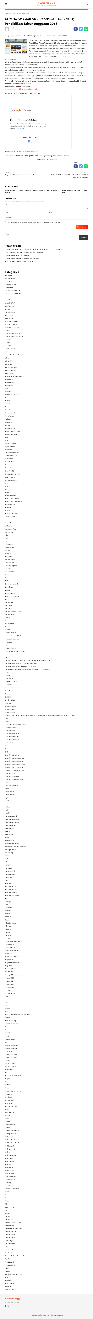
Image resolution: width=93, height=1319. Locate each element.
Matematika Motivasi (12, 819)
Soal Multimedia (10, 1149)
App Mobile (8, 346)
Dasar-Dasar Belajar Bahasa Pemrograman (19, 261)
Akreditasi (8, 300)
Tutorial (7, 1271)
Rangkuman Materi (11, 1048)
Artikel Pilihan (9, 373)
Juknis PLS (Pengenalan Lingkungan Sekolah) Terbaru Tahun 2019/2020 (28, 669)
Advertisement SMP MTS (13, 294)
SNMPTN (7, 1128)
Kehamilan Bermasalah (12, 688)
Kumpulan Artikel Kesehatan (14, 758)
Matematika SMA (10, 825)
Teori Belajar (9, 1241)
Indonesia (8, 618)
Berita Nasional (10, 416)
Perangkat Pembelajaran (13, 975)
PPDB (6, 1012)
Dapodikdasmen (10, 495)
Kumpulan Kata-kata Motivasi (14, 770)
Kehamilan (8, 685)
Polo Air (7, 1008)
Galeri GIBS (8, 553)
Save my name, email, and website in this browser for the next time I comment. (34, 222)
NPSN (6, 899)
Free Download (10, 547)
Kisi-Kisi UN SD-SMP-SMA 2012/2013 (16, 724)
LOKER (7, 801)
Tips (6, 1247)
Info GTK (7, 627)
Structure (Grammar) (12, 1189)
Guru (6, 578)
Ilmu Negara (9, 602)
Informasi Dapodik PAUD (13, 636)
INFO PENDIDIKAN (10, 633)
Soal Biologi (9, 1137)
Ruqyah (7, 1079)
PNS (6, 1005)
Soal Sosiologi (9, 1170)
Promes (7, 1030)
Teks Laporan (9, 1225)
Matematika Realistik (12, 822)
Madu (6, 810)
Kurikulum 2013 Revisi (12, 776)
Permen (7, 990)
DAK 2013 (8, 489)
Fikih (6, 538)
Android (7, 330)
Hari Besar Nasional (11, 584)
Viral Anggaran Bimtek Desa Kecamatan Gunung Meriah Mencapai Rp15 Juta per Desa (33, 249)
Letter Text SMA (10, 792)
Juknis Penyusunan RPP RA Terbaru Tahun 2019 (20, 666)
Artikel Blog (9, 361)
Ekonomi (8, 520)
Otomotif (8, 920)
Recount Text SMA (11, 1054)
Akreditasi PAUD (10, 303)
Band (6, 388)
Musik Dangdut (10, 874)
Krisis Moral (9, 743)
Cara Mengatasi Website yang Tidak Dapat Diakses (22, 258)
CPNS (6, 483)
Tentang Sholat (10, 1238)
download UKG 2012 (11, 514)
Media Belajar (9, 840)
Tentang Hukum (10, 1234)
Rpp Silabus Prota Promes (13, 1076)
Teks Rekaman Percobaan (13, 1228)
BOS (6, 437)
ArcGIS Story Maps (11, 349)
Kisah (6, 718)
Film (6, 541)
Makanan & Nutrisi (11, 816)
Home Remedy (10, 593)
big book (8, 419)
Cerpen (7, 465)
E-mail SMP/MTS (10, 517)
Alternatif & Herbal (11, 324)
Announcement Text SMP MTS (14, 337)
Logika (7, 798)
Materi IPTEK (9, 834)
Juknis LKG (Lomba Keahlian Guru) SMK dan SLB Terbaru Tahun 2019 (27, 660)
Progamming (9, 1027)
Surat (6, 1195)
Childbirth (8, 468)
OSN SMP (8, 917)
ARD (6, 352)
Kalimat (7, 676)
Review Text (9, 1070)
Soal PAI (7, 1152)
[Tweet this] (81, 29)
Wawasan (8, 1286)
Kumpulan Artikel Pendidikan (14, 761)
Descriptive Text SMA (12, 498)
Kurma (7, 782)
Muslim (7, 880)
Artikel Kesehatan (11, 367)
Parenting (8, 935)
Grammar (8, 575)
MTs (6, 862)
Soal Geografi (9, 1146)
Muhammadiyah (10, 871)
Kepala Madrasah (10, 700)
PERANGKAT (9, 972)
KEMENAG (8, 697)
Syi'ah (7, 1201)
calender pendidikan (12, 453)
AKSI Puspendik (10, 306)
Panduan (7, 932)
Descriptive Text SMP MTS (13, 501)
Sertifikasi (8, 1103)
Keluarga (8, 694)
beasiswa (8, 404)
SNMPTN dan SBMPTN (12, 1131)
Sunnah (7, 1192)
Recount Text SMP (11, 1057)
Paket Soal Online (11, 923)
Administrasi (9, 288)
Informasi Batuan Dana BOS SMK (45, 190)
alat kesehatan (10, 312)
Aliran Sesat (9, 318)
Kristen (7, 746)
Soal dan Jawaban (11, 1140)
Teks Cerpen (9, 1219)
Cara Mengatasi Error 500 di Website (17, 255)
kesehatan (8, 703)
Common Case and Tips (13, 474)
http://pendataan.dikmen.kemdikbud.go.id (21, 89)
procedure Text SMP (11, 1024)
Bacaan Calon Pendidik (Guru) (14, 376)
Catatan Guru (9, 459)
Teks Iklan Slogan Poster (13, 1222)
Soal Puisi (8, 1164)
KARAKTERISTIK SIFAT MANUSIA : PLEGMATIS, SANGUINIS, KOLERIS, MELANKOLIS (69, 174)
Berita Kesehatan (10, 413)
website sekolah (10, 1289)
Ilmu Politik (8, 605)
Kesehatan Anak (10, 706)
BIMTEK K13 (8, 422)
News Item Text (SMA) (12, 895)
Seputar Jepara (10, 1100)
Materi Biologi (9, 828)
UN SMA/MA (8, 1280)
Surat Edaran (9, 1198)
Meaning (7, 837)
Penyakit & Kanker (11, 969)
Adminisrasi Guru (10, 285)
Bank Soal (8, 391)
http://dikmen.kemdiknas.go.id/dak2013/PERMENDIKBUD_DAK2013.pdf (57, 54)
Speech (7, 1186)
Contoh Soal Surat (11, 480)
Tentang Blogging (11, 1231)
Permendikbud (10, 993)
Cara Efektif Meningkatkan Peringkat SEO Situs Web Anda (24, 252)
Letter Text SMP (10, 795)
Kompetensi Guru (11, 727)
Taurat (7, 1210)
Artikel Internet (10, 364)
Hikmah (7, 590)
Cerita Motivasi (10, 462)
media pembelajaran (12, 844)
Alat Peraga (9, 315)
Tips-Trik (7, 1259)
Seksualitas (9, 1094)
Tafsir (7, 1204)
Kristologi (8, 749)
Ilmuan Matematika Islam (13, 611)
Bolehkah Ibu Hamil (11, 434)
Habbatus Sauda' (10, 581)
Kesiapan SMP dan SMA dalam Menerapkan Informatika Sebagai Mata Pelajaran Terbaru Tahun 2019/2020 (40, 715)
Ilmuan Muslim (9, 614)
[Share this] (75, 29)
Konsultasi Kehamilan (12, 734)
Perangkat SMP (10, 984)
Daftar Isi (8, 486)
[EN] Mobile (8, 275)
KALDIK (7, 672)
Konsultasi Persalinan (12, 740)
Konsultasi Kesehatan (12, 737)
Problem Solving (10, 1021)
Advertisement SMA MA (13, 291)
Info (6, 621)
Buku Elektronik (10, 446)
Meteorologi (9, 853)
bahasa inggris (10, 382)
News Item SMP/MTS (11, 892)
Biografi (7, 425)
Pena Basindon (10, 947)
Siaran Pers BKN (10, 1112)
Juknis (7, 657)
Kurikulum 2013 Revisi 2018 (14, 779)
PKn (6, 999)
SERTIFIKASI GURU (11, 1106)
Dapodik (7, 492)
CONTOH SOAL (10, 477)
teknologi (8, 1213)
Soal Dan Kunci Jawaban (13, 1143)
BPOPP (7, 440)
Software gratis (10, 1180)
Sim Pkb (7, 1115)
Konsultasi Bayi (10, 731)
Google (7, 569)
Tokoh (7, 1268)
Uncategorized (10, 1283)
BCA (6, 398)
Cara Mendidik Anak (11, 456)
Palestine (8, 926)
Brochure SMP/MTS (11, 443)
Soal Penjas (9, 1158)
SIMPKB (7, 1121)
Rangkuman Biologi (11, 1045)
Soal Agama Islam (11, 1134)
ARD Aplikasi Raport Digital (14, 355)
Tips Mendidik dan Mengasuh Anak (16, 1256)
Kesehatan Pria (10, 709)
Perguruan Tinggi (10, 987)
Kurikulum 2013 (10, 773)
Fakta (7, 535)
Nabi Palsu (8, 883)
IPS (6, 654)
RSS (8, 1306)
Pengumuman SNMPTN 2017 (14, 963)
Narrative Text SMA (11, 886)
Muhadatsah (9, 868)
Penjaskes (8, 966)
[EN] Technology (10, 278)
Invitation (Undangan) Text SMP (15, 651)
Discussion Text (10, 505)
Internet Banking (10, 648)
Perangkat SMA (10, 981)
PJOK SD (7, 996)
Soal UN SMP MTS (10, 1176)
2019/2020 (8, 282)
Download (8, 511)
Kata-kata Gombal (11, 682)
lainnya (7, 789)
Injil (6, 645)
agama (7, 297)
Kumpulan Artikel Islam (12, 755)
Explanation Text (10, 529)
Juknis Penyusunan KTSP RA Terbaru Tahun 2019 (21, 663)
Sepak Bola (8, 1097)
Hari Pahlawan (9, 587)
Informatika (8, 642)
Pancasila (8, 929)
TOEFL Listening (10, 1262)
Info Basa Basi (9, 624)
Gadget (7, 550)
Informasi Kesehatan (12, 639)
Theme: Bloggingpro (56, 1315)
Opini (6, 905)
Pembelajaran (9, 944)
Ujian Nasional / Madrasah (13, 1274)
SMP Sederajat (10, 1125)
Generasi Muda (10, 559)
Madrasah (8, 807)
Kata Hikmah (9, 679)
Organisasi (8, 908)
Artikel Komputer (10, 370)
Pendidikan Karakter (11, 957)
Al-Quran (8, 309)
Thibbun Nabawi (10, 1244)
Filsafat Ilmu (9, 544)
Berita (7, 407)
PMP (6, 1002)
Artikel (7, 358)
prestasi (7, 1018)
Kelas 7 (7, 691)
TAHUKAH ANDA (10, 1207)
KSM (6, 752)
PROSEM (8, 1033)
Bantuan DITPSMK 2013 (12, 395)
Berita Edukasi (9, 410)
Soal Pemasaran (10, 1155)
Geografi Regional (11, 566)
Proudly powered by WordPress (39, 1315)
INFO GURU (8, 630)
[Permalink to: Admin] (7, 29)
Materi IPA (8, 831)
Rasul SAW (8, 1051)
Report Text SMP (10, 1066)
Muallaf (7, 865)
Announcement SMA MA (13, 333)
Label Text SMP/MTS (11, 785)
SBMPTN (7, 1085)
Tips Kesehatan (10, 1253)
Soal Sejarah (9, 1167)
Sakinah (7, 1082)
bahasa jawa (9, 385)
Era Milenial (8, 526)
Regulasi (8, 1060)
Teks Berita (8, 1216)
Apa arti (7, 340)
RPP (6, 1073)
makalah (7, 813)
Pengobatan (9, 960)
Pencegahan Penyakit (12, 950)
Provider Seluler (10, 1039)
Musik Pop (8, 877)
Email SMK (8, 523)
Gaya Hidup (8, 556)
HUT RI (7, 599)
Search (7, 234)
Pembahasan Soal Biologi (13, 941)
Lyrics (7, 804)
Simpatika (8, 1118)
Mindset (7, 856)
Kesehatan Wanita (11, 712)
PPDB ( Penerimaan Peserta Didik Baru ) (18, 1015)
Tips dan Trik (9, 1250)
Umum (7, 1277)
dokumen (8, 508)
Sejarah (7, 1088)
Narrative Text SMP (11, 889)
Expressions (9, 532)
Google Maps (9, 572)
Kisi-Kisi (7, 721)
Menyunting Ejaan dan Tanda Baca (16, 847)
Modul (7, 859)
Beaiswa (7, 401)
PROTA (7, 1036)
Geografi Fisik (9, 563)
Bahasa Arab (9, 379)
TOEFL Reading (10, 1265)
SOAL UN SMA (9, 1173)
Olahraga (8, 902)
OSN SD (7, 914)
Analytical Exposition (12, 327)
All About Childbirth (11, 321)
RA (6, 1042)
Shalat (7, 1109)
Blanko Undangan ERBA (12, 431)
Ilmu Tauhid (8, 608)
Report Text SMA (10, 1063)
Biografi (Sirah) (10, 428)
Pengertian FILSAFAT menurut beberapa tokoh (20, 173)
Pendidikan (8, 953)
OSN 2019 (8, 911)
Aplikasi (7, 343)
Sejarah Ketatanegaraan (13, 1091)
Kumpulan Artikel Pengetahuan (15, 764)
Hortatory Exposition (12, 596)
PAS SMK (8, 938)
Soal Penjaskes (10, 1161)
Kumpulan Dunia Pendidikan (14, 767)
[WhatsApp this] (86, 29)
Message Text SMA (11, 850)
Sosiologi (8, 1183)
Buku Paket (8, 450)
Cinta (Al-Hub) (9, 471)
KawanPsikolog (46, 2)
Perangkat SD (9, 978)
